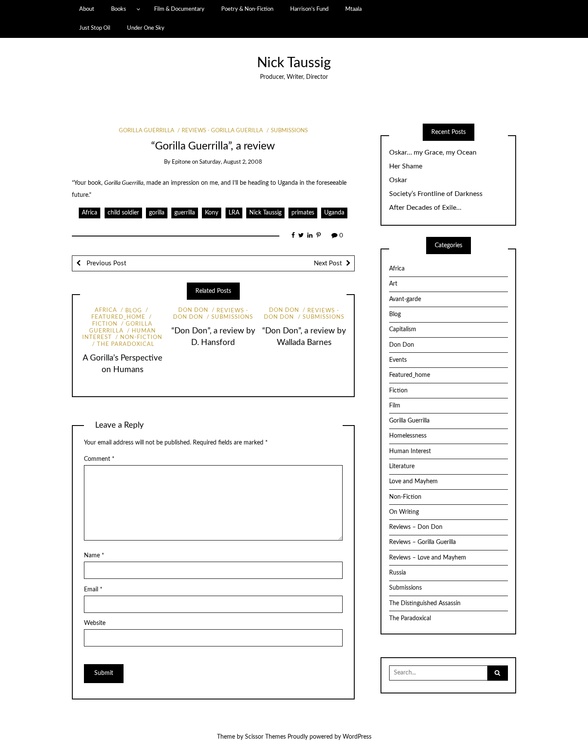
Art (393, 284)
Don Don (193, 311)
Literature (402, 466)
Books (118, 9)
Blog (133, 311)
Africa (89, 213)
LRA (234, 213)
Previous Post (105, 263)
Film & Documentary (179, 9)
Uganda (334, 213)
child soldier (123, 213)
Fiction (398, 391)
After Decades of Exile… (425, 207)
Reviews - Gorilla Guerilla (222, 131)
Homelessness (408, 436)
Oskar (398, 180)
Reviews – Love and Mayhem (427, 558)
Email (93, 590)
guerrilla (184, 213)
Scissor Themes (265, 737)
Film (394, 406)
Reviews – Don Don (416, 527)
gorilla (156, 213)
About (86, 9)
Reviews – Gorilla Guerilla (422, 542)
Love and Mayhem (413, 482)
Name (94, 556)
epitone (181, 162)
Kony (211, 213)
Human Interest (410, 451)
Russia (397, 573)
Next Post (328, 263)
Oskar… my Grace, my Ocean (433, 152)
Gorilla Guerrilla (146, 131)
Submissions (289, 131)
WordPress (357, 737)
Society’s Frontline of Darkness (436, 193)
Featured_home (409, 375)
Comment (99, 459)
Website (94, 623)
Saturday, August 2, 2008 (230, 162)
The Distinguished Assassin (425, 603)
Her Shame (405, 166)
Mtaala (353, 9)
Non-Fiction (141, 337)
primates (302, 213)
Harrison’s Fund (309, 9)
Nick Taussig (294, 63)
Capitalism (402, 329)
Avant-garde (405, 299)
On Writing (404, 512)
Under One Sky (145, 28)
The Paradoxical (126, 344)
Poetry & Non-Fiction (247, 9)
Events (398, 360)
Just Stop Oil (94, 28)
